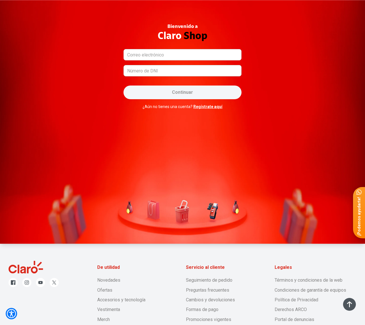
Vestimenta (108, 309)
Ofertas (104, 290)
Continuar (182, 92)
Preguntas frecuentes (207, 290)
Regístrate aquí (207, 106)
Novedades (108, 280)
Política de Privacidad (296, 299)
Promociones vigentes (208, 319)
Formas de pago (202, 309)
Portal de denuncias (294, 319)
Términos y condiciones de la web (308, 280)
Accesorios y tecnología (121, 299)
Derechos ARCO (291, 309)
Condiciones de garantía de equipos (310, 290)
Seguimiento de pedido (209, 280)
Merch (103, 319)
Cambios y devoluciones (210, 299)
